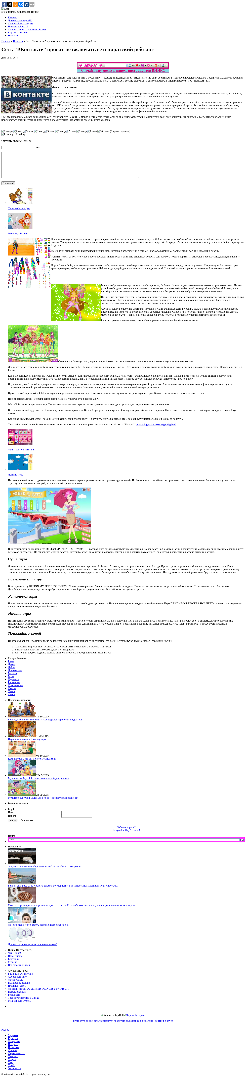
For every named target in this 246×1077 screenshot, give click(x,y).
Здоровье (13, 1035)
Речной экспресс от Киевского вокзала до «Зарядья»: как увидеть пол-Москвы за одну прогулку (63, 885)
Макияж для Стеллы (19, 1000)
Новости (13, 35)
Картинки (13, 959)
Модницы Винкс (17, 233)
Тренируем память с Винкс (23, 997)
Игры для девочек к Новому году (27, 739)
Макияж (12, 673)
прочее (169, 1020)
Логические (15, 670)
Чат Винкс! (14, 953)
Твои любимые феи (19, 208)
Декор (11, 664)
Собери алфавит (17, 976)
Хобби (11, 1065)
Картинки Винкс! (18, 32)
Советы (12, 1050)
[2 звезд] (18, 131)
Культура (13, 1038)
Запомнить (27, 820)
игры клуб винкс (83, 1020)
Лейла (11, 667)
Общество (14, 1041)
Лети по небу (15, 474)
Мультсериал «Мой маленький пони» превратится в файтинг (43, 797)
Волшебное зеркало (19, 982)
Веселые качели (17, 991)
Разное (5, 1029)
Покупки (13, 1044)
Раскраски (14, 682)
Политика (13, 1047)
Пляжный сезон (17, 985)
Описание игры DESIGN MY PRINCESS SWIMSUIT (38, 988)
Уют (10, 1062)
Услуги (12, 1059)
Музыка (12, 962)
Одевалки (13, 679)
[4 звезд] (39, 131)
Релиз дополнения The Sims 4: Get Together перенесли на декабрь (45, 719)
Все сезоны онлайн (19, 965)
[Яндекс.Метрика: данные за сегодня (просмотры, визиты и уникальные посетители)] (134, 1015)
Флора (11, 694)
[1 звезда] (7, 131)
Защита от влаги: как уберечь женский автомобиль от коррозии (44, 866)
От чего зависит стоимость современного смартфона (38, 924)
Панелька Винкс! (18, 26)
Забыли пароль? (126, 827)
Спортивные (15, 685)
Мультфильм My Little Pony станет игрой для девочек (38, 778)
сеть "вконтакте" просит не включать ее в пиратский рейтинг (129, 1020)
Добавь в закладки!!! (20, 20)
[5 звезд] (50, 131)
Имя (10, 812)
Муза (11, 676)
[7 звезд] (71, 131)
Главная (12, 17)
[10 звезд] (103, 131)
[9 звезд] (92, 131)
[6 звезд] (60, 131)
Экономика (14, 1068)
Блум (11, 661)
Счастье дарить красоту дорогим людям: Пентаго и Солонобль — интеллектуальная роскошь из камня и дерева (72, 905)
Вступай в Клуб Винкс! (126, 830)
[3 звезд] (29, 131)
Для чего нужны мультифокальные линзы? (32, 944)
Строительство (16, 1053)
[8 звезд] (81, 131)
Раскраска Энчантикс (20, 973)
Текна (11, 691)
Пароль (12, 815)
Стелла (12, 688)
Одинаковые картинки (21, 449)
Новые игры (15, 956)
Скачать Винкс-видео (20, 23)
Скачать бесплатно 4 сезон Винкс (27, 29)
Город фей (14, 994)
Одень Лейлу (15, 979)
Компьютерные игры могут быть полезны (32, 758)
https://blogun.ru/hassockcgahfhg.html (156, 424)
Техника (13, 1056)
